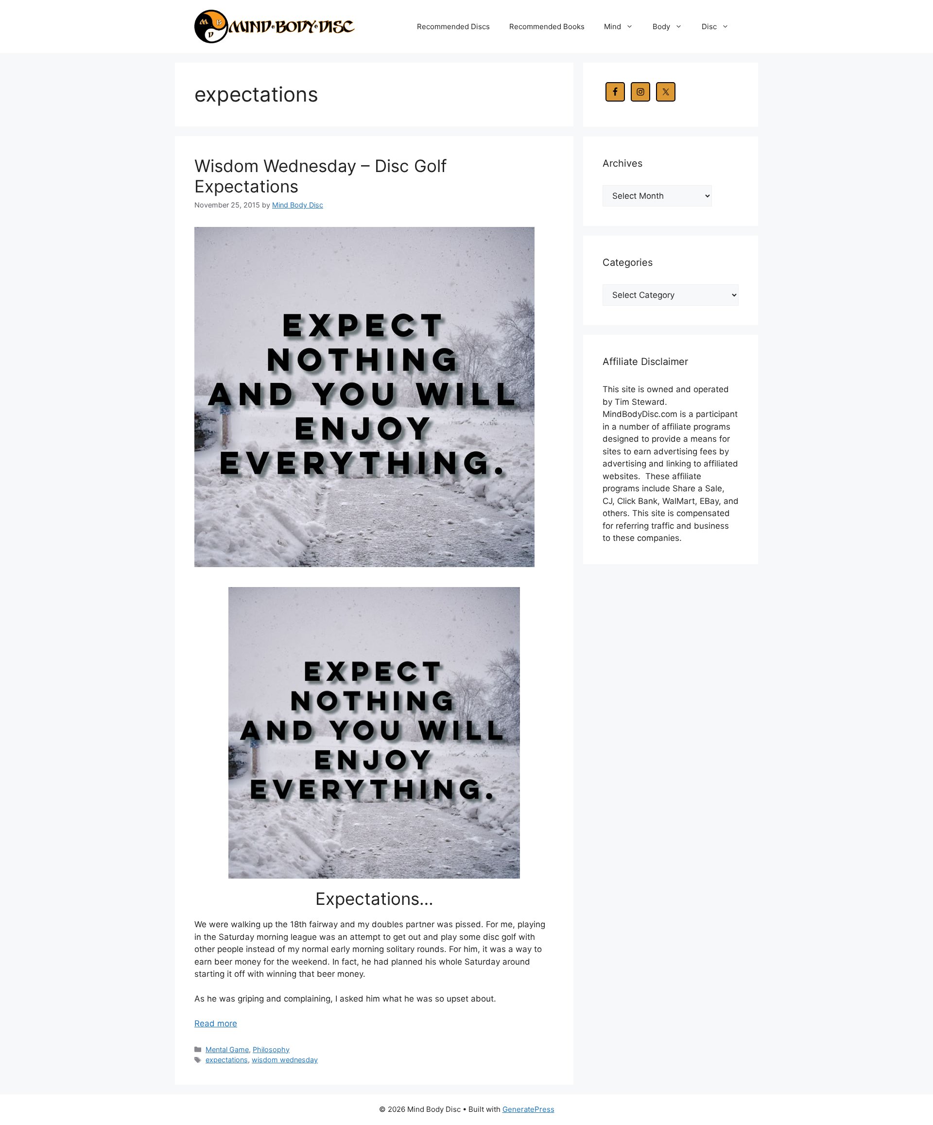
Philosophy (271, 1049)
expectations (227, 1060)
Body (661, 26)
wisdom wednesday (285, 1060)
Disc (709, 26)
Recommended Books (547, 26)
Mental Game (227, 1049)
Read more (215, 1023)
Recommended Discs (453, 26)
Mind (612, 26)
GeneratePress (528, 1109)
